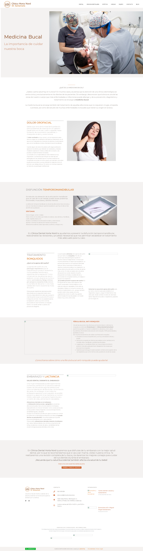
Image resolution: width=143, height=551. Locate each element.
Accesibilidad (91, 549)
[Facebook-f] (25, 500)
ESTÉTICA (105, 4)
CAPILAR (113, 4)
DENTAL (81, 4)
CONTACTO (129, 4)
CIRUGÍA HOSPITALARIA (93, 4)
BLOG (137, 4)
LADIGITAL (82, 549)
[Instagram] (29, 500)
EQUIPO (121, 4)
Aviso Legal (99, 549)
